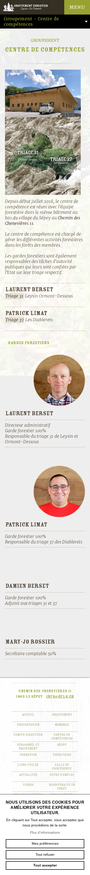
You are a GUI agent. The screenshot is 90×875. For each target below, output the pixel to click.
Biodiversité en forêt (62, 787)
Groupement (62, 715)
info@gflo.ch (60, 696)
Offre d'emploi (62, 775)
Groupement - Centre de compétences (31, 21)
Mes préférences (45, 843)
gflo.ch (30, 7)
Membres (62, 725)
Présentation (28, 725)
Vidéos (28, 785)
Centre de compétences (62, 737)
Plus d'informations (45, 832)
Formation (28, 755)
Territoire (61, 755)
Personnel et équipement (28, 747)
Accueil (28, 715)
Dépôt (62, 745)
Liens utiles (28, 765)
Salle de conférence (62, 767)
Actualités (28, 775)
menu (77, 7)
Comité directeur (28, 735)
